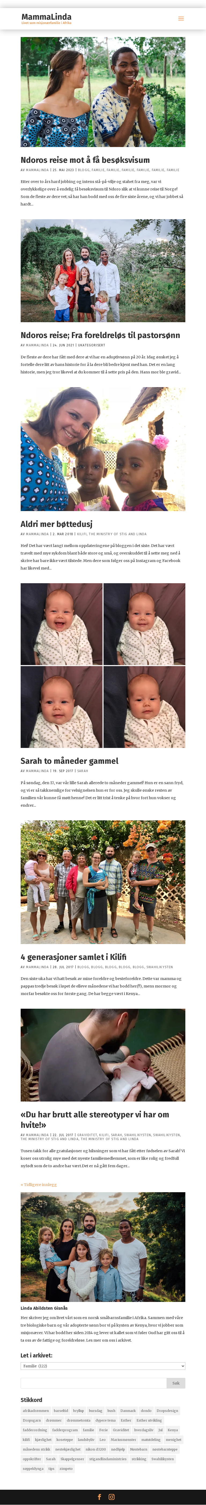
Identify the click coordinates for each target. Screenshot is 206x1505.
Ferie (103, 1430)
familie (88, 1430)
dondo (146, 1411)
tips (51, 1469)
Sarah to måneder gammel (69, 761)
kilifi (26, 1440)
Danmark (128, 1411)
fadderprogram (65, 1430)
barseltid (61, 1411)
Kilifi (82, 534)
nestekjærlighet (67, 1449)
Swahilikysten (159, 967)
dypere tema (105, 1420)
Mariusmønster (123, 1440)
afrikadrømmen (36, 1411)
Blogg (84, 170)
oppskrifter (32, 1459)
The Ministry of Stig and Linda (118, 534)
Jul (161, 1430)
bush (111, 1411)
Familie (98, 170)
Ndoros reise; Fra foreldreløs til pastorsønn (100, 335)
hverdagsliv (143, 1430)
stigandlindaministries (108, 1459)
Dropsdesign (167, 1411)
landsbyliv (86, 1440)
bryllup (78, 1411)
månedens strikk (36, 1449)
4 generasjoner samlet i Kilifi (74, 957)
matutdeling (151, 1440)
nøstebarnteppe (165, 1449)
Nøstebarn (138, 1449)
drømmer (54, 1420)
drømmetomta (78, 1420)
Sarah (82, 771)
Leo (103, 1440)
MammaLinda (37, 170)
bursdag (95, 1411)
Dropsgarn (32, 1420)
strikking (139, 1459)
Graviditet (87, 1135)
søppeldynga (33, 1469)
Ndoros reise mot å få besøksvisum (85, 160)
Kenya (173, 1430)
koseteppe (65, 1440)
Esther (126, 1420)
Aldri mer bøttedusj (57, 524)
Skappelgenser (72, 1459)
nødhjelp (118, 1449)
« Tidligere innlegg (39, 1184)
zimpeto (66, 1469)
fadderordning (35, 1430)
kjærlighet (43, 1440)
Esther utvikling (149, 1420)
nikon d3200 (96, 1449)
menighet (173, 1440)
